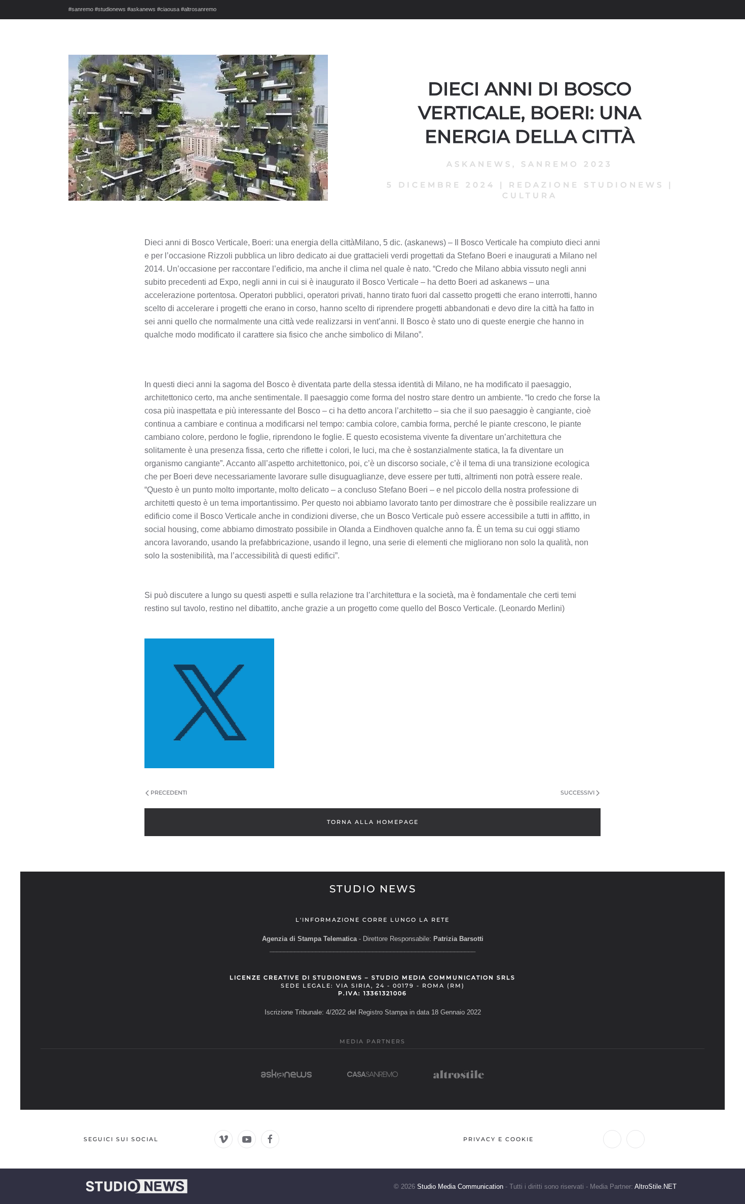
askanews (479, 164)
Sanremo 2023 (567, 164)
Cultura (529, 195)
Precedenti (169, 792)
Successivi (577, 792)
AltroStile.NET (656, 1186)
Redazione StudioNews (586, 185)
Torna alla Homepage (373, 821)
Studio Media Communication (460, 1186)
